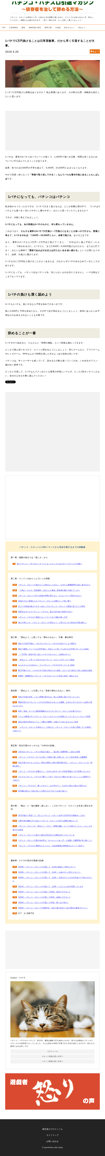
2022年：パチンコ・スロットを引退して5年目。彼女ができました (44, 892)
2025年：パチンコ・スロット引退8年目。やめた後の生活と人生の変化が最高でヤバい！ (53, 908)
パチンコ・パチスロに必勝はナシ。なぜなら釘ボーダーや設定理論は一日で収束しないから (54, 771)
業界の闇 (48, 28)
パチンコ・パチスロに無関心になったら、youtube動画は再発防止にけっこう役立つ (51, 846)
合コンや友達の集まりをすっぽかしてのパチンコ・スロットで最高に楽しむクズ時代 (51, 606)
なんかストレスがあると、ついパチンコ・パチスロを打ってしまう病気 (46, 665)
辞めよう (81, 28)
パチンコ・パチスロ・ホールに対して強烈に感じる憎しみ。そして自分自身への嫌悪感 (52, 757)
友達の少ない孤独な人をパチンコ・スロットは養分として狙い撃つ (44, 601)
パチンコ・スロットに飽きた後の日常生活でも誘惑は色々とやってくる (46, 835)
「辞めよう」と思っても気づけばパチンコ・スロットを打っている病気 (46, 660)
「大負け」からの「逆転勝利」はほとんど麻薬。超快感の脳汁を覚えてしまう (49, 590)
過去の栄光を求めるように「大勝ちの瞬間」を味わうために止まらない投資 (48, 722)
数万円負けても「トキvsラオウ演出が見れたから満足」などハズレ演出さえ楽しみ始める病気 (55, 670)
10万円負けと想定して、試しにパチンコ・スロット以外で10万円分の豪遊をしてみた (51, 815)
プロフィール (52, 1051)
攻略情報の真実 (35, 28)
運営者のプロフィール (52, 1129)
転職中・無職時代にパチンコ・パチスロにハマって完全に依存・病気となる (48, 676)
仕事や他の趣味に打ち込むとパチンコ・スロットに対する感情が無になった (48, 821)
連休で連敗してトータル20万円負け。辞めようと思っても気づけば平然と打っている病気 (53, 649)
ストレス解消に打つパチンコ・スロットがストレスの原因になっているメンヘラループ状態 (54, 717)
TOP (3, 28)
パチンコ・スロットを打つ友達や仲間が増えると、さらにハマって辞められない (49, 596)
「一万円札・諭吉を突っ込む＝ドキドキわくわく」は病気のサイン (44, 654)
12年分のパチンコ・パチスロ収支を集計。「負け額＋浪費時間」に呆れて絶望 (49, 752)
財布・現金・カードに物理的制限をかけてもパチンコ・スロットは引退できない (49, 711)
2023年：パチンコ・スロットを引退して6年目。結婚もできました (44, 897)
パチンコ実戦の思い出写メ (52, 1061)
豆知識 (58, 28)
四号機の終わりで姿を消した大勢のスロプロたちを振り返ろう (42, 791)
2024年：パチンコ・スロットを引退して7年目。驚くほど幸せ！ (43, 903)
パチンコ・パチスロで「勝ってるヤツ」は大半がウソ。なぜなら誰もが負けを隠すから (52, 786)
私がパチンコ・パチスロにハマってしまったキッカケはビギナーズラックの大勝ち (49, 564)
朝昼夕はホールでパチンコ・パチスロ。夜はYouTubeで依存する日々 (45, 612)
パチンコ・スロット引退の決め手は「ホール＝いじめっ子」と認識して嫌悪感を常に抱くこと (55, 840)
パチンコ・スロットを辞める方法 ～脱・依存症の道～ (52, 6)
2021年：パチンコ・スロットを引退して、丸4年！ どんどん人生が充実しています (50, 887)
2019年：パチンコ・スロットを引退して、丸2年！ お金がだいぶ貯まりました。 (49, 872)
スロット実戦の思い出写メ (52, 1056)
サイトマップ (52, 1135)
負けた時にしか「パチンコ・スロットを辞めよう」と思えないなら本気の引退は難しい (52, 623)
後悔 (23, 28)
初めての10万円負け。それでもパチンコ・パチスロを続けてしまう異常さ (47, 644)
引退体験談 (13, 28)
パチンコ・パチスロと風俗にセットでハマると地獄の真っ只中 (42, 617)
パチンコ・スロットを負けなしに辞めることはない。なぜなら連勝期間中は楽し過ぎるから (54, 585)
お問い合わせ (52, 1141)
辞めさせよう (69, 28)
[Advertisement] (52, 131)
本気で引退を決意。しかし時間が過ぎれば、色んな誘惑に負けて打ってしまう (49, 697)
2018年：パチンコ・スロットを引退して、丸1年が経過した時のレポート (47, 867)
